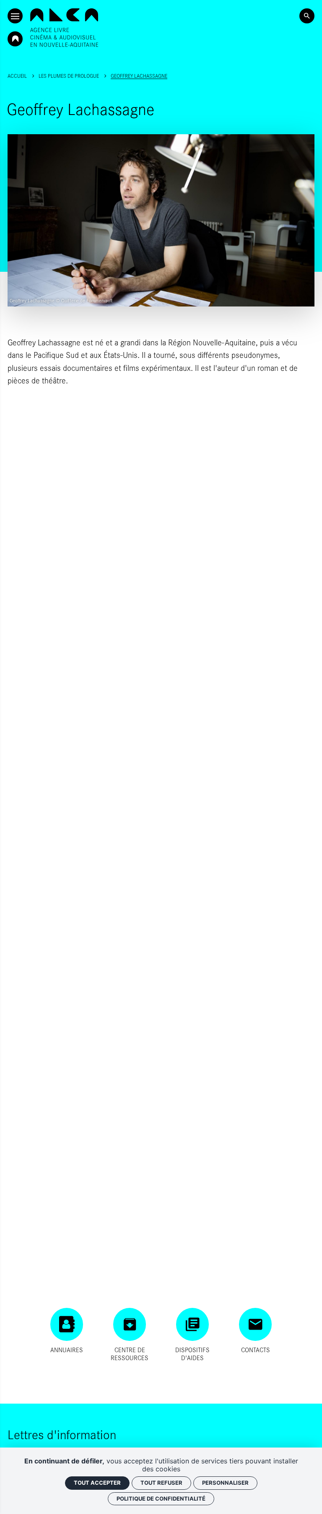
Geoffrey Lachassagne (139, 75)
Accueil (17, 75)
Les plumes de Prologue (69, 75)
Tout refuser (161, 1482)
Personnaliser (225, 1482)
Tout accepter (97, 1482)
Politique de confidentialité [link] (161, 1498)
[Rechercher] (306, 15)
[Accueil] (64, 27)
